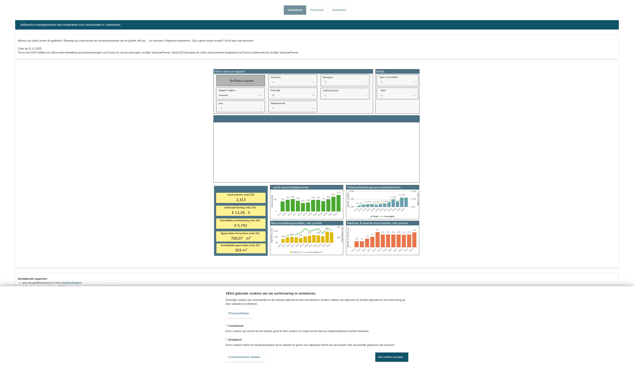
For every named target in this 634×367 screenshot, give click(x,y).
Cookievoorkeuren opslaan (244, 357)
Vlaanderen (295, 10)
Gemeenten (339, 10)
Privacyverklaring (238, 313)
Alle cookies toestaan (390, 357)
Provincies (317, 10)
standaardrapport (71, 282)
